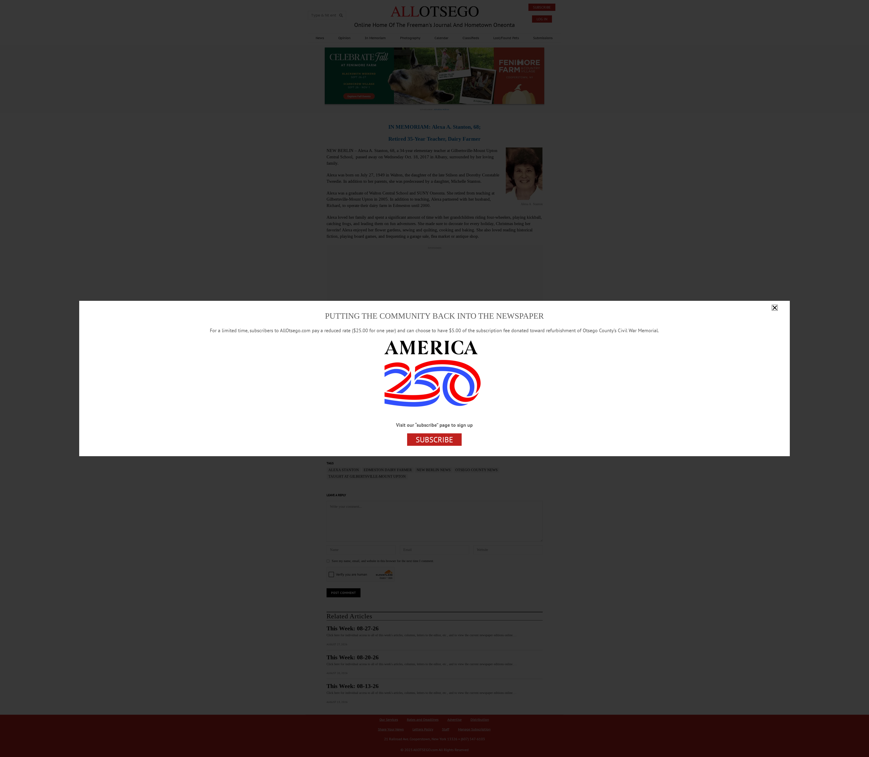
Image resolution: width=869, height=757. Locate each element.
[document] (434, 378)
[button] (775, 308)
